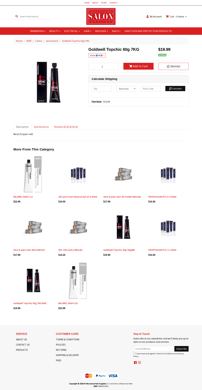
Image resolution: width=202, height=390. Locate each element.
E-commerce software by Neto (120, 383)
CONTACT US (23, 344)
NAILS (115, 31)
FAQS (58, 360)
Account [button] (156, 16)
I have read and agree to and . (158, 354)
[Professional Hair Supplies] (101, 16)
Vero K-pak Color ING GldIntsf (29, 249)
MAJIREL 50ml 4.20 (68, 303)
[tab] (22, 127)
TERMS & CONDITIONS (67, 339)
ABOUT (95, 2)
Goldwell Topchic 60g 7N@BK (119, 249)
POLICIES (60, 344)
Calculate (176, 88)
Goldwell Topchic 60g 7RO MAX (29, 303)
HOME (87, 2)
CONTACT (113, 2)
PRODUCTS (22, 349)
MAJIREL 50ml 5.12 (23, 196)
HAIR (86, 31)
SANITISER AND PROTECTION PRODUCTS (148, 31)
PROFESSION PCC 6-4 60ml (162, 196)
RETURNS (61, 349)
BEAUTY (53, 31)
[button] (173, 66)
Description (22, 126)
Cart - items (177, 16)
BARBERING (37, 31)
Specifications (41, 126)
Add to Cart (140, 66)
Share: (93, 55)
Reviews (58, 126)
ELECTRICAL (71, 31)
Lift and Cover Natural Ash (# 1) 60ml (77, 196)
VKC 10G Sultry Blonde (70, 249)
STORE (104, 2)
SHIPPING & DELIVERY (67, 355)
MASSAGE (100, 31)
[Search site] (16, 16)
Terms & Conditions (165, 353)
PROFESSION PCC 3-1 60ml (162, 249)
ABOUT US (21, 339)
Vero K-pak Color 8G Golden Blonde (122, 196)
